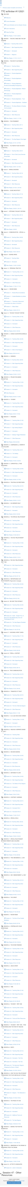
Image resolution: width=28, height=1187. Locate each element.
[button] (1, 1)
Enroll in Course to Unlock (14, 1182)
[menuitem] (1, 3)
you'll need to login (20, 1180)
